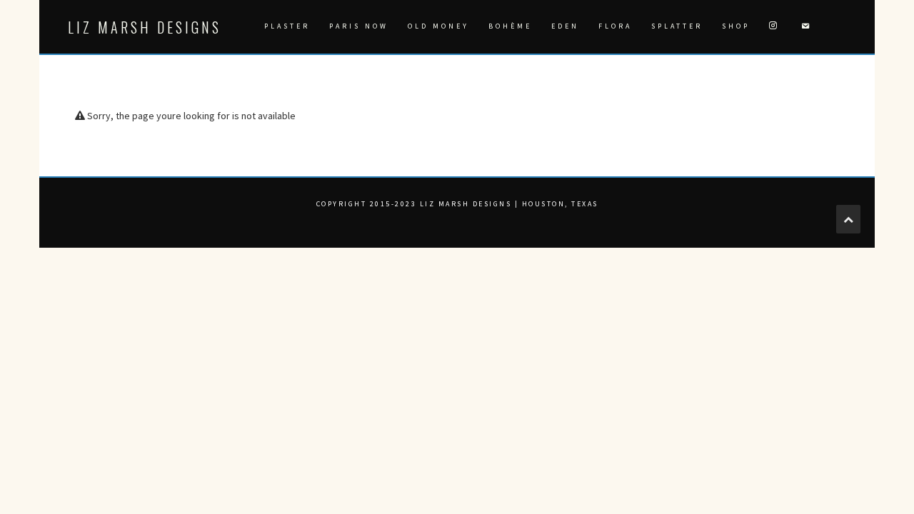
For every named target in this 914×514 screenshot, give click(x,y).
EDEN (565, 26)
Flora (615, 26)
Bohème (510, 26)
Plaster (287, 26)
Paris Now (358, 26)
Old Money (438, 26)
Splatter (677, 26)
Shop (736, 26)
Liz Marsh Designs (144, 27)
